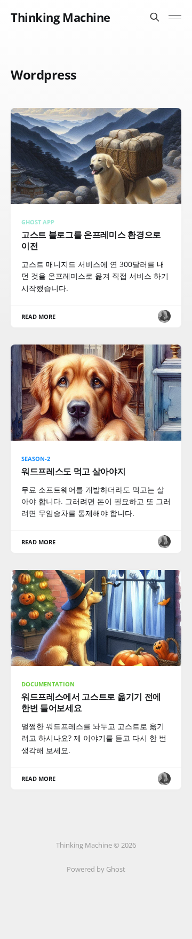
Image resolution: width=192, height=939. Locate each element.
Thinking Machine (60, 17)
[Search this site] (155, 17)
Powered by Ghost (96, 869)
